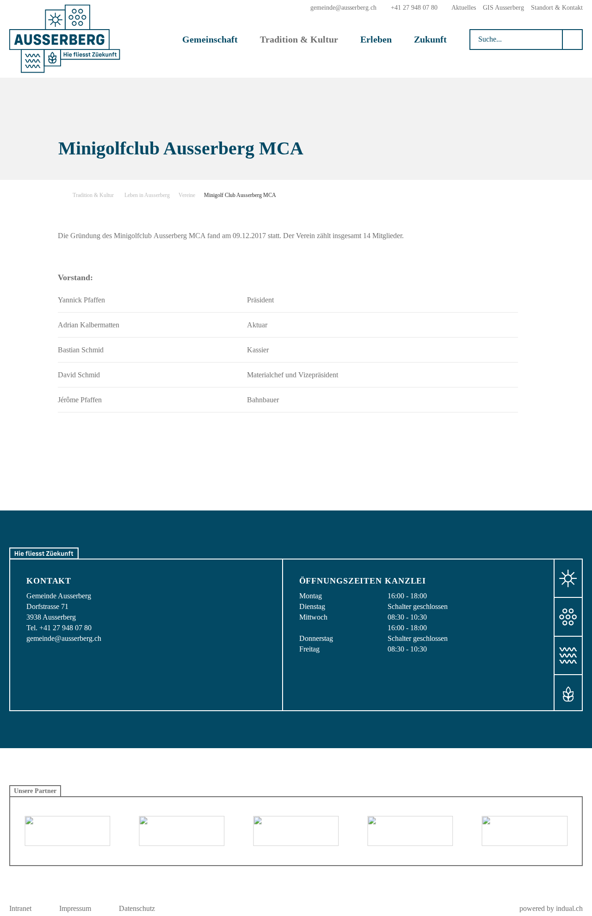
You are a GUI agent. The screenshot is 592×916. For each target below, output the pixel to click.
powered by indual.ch (551, 908)
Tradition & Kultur (93, 195)
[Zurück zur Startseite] (64, 39)
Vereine (187, 195)
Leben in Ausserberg (147, 195)
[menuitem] (463, 7)
